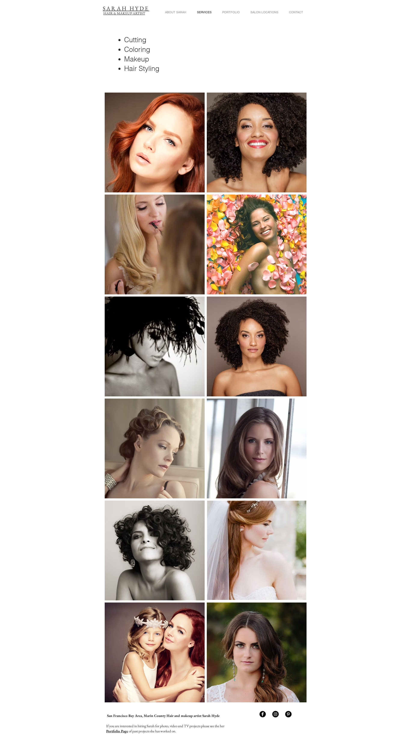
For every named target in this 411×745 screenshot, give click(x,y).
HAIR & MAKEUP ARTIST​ (124, 13)
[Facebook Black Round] (262, 714)
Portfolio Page (117, 731)
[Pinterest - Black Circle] (288, 714)
